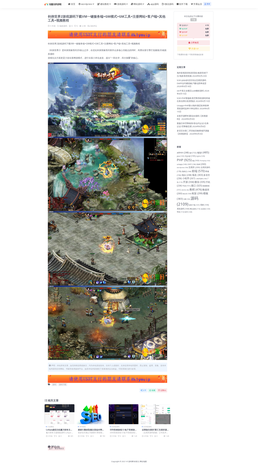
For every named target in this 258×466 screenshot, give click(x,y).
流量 (186, 199)
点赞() (163, 390)
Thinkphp (205, 161)
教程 (195, 189)
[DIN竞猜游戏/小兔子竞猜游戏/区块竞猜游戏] (123, 414)
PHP (184, 160)
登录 (208, 4)
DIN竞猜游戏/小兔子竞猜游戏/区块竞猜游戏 (122, 430)
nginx (200, 156)
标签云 (136, 461)
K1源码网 (130, 461)
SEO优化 (82, 427)
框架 (197, 193)
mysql (190, 156)
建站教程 (104, 4)
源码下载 (62, 384)
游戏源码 (121, 4)
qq (195, 160)
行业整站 (50, 427)
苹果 (180, 212)
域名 (197, 174)
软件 (188, 212)
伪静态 (186, 171)
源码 (54, 384)
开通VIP (195, 49)
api (192, 152)
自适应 (205, 209)
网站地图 (143, 461)
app (203, 152)
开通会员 (197, 4)
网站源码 (138, 4)
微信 (199, 181)
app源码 (154, 4)
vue (201, 164)
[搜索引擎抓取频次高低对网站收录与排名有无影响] (91, 414)
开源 (188, 181)
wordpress (86, 4)
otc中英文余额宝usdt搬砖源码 (190, 90)
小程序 (188, 178)
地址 (186, 175)
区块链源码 (115, 427)
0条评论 (93, 26)
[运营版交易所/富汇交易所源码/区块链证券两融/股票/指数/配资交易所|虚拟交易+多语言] (155, 414)
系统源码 (183, 208)
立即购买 (195, 43)
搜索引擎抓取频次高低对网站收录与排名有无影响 (91, 430)
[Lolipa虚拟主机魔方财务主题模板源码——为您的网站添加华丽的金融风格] (59, 414)
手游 (186, 186)
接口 (196, 185)
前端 (198, 171)
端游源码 (63, 26)
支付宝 (185, 190)
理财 (204, 205)
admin (183, 152)
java (180, 156)
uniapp (182, 164)
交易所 (194, 167)
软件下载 (183, 4)
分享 (144, 390)
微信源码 (169, 4)
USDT (191, 164)
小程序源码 (201, 179)
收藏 (153, 390)
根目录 (187, 194)
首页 (73, 4)
